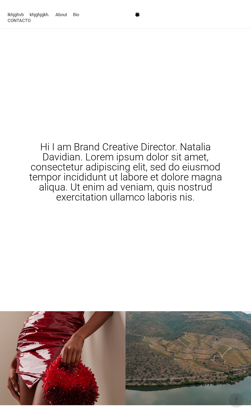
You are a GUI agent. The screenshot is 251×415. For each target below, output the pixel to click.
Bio (76, 14)
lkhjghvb (16, 14)
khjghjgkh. (40, 14)
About (61, 14)
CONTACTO (19, 20)
